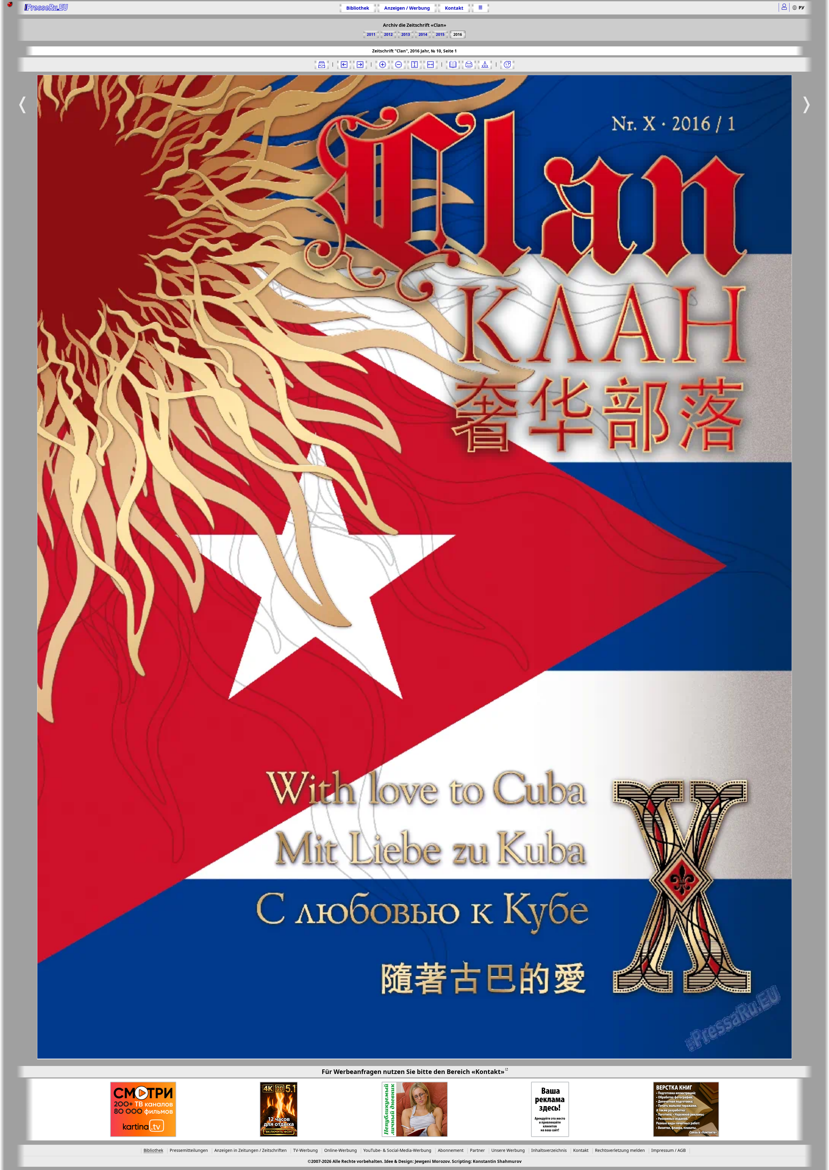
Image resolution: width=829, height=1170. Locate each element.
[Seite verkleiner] (398, 64)
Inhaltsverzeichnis (549, 1150)
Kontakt (454, 8)
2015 (440, 34)
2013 (405, 34)
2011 (371, 34)
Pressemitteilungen (189, 1150)
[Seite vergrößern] (382, 64)
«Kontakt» (488, 1071)
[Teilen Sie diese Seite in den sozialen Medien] (485, 64)
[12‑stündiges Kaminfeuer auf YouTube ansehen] (279, 1109)
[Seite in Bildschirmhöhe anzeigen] (414, 64)
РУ (801, 7)
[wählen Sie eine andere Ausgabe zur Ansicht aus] (322, 64)
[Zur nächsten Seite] (360, 64)
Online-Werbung (340, 1150)
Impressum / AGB (668, 1150)
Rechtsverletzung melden (620, 1150)
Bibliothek (357, 8)
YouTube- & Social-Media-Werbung (397, 1150)
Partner (477, 1150)
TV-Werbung (305, 1150)
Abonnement (451, 1150)
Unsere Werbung (508, 1150)
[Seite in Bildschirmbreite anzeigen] (430, 64)
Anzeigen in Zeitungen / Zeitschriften (250, 1150)
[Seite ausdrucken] (469, 64)
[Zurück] (344, 64)
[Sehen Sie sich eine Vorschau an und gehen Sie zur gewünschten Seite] (453, 64)
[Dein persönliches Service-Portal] (784, 7)
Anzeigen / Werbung (407, 8)
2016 (457, 34)
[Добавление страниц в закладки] (507, 64)
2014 (423, 34)
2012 (388, 34)
